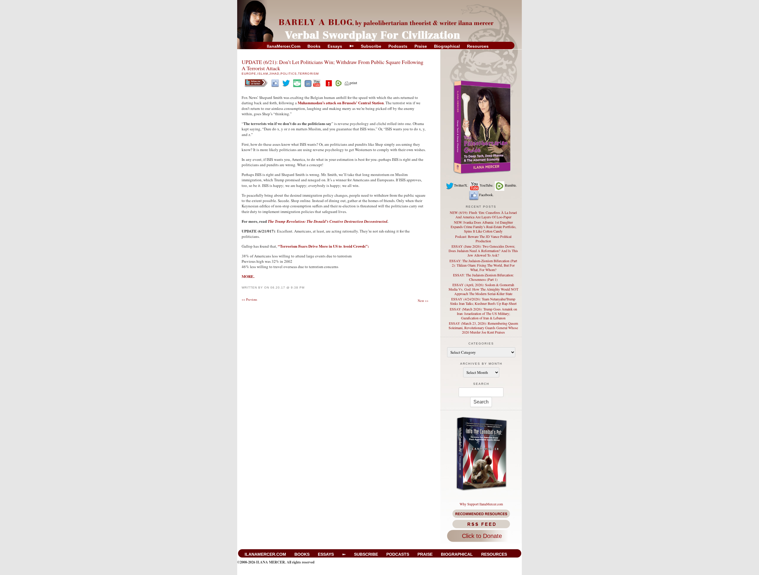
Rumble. (511, 185)
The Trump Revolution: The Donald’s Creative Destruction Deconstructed (328, 221)
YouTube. (486, 185)
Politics (288, 73)
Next (423, 301)
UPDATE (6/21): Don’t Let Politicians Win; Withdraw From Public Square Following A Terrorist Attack (332, 65)
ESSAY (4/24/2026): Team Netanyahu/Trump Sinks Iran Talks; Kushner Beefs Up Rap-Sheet (483, 301)
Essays (335, 46)
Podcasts (397, 46)
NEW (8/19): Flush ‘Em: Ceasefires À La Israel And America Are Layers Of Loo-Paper (483, 214)
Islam (262, 73)
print (353, 82)
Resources (478, 46)
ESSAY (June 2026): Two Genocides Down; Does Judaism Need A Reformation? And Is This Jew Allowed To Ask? (483, 250)
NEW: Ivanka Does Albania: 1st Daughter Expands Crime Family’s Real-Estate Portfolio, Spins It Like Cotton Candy (483, 226)
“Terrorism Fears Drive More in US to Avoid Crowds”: (323, 246)
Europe (249, 73)
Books (313, 46)
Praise (420, 46)
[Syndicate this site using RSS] (481, 524)
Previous (249, 299)
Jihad (274, 73)
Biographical (447, 46)
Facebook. (486, 194)
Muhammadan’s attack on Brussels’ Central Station (341, 102)
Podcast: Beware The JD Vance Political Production (483, 238)
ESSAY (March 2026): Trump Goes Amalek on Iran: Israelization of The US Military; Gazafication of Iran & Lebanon (483, 313)
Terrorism (308, 73)
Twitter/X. (461, 185)
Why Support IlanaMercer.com (481, 504)
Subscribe (371, 46)
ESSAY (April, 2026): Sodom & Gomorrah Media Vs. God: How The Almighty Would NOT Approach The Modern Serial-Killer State (483, 289)
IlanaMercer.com (283, 46)
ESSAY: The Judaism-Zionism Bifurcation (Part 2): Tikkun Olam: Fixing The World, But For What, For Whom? (483, 265)
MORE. (248, 276)
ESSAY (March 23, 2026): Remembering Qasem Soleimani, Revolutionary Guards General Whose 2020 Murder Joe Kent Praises (483, 327)
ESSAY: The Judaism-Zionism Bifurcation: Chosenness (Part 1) (483, 277)
